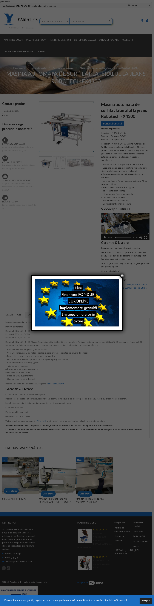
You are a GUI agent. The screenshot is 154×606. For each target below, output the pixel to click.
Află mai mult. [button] (121, 600)
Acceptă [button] (146, 600)
